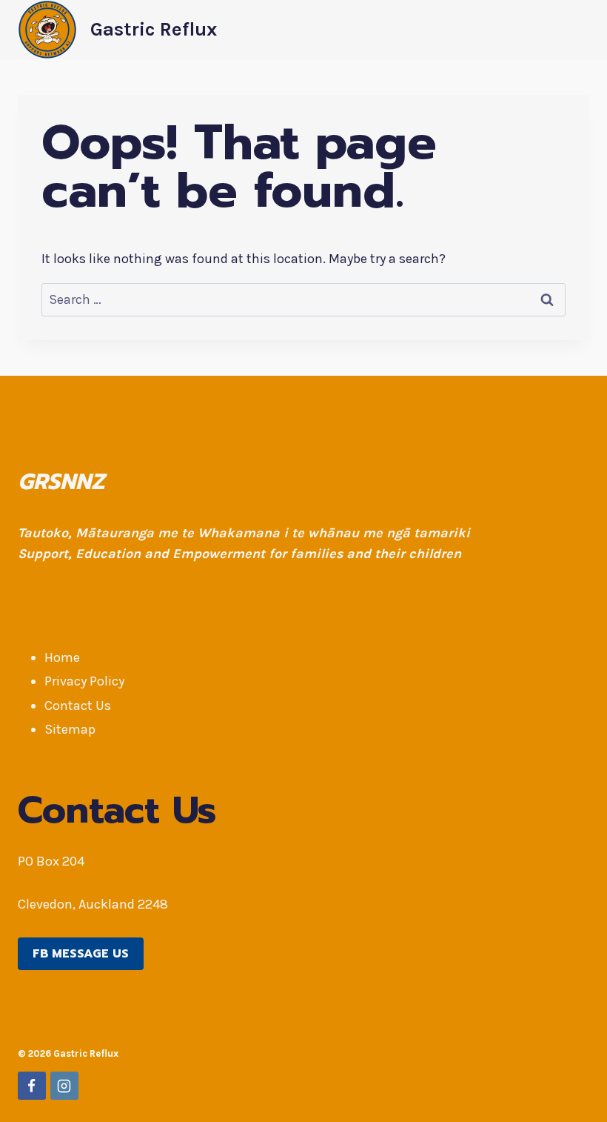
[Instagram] (64, 1086)
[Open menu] (575, 29)
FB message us (81, 954)
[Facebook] (32, 1086)
